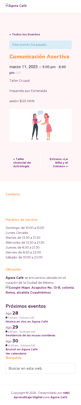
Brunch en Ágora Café (22, 349)
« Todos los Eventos (24, 34)
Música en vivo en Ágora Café (27, 321)
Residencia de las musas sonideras (30, 335)
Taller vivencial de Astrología (22, 162)
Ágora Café (58, 397)
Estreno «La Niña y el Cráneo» (59, 162)
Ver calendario (16, 353)
